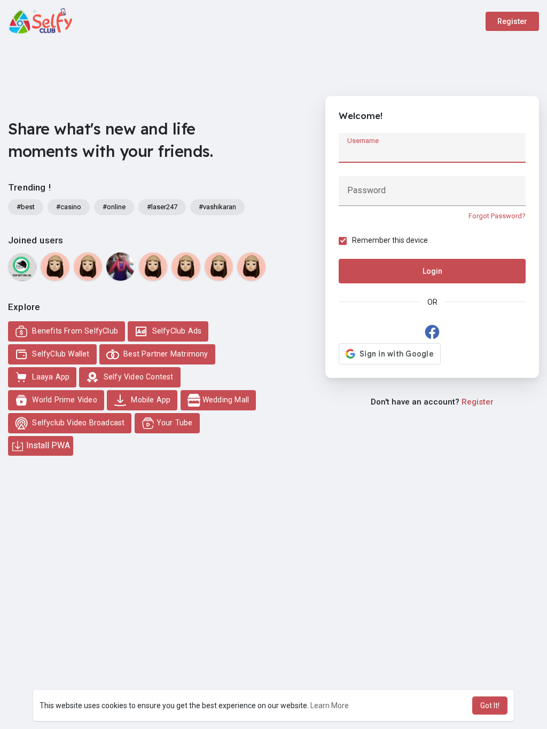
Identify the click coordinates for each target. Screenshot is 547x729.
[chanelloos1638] (153, 266)
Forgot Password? (497, 216)
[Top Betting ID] (22, 266)
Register (512, 21)
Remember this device (390, 240)
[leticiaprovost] (88, 266)
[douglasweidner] (185, 266)
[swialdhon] (251, 266)
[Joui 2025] (120, 266)
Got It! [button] (489, 705)
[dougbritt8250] (55, 266)
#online (114, 207)
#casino (68, 207)
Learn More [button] (329, 705)
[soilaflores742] (219, 266)
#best (26, 207)
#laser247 (162, 207)
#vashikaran (217, 207)
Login (432, 271)
